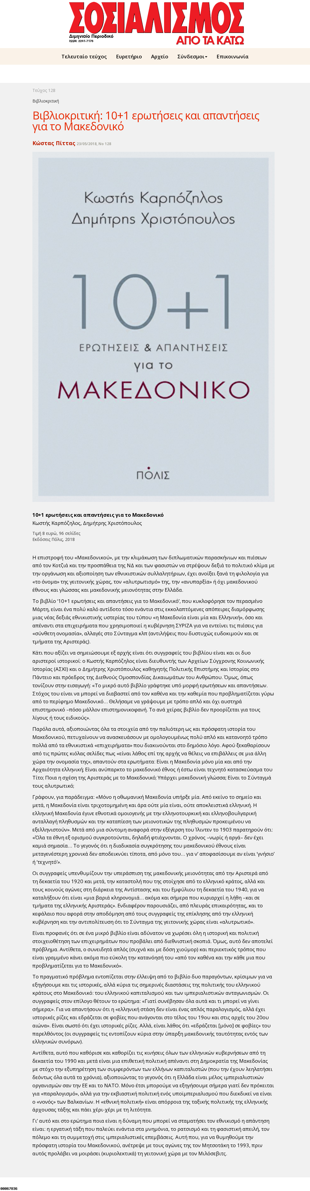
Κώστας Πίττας (53, 143)
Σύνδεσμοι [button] (190, 56)
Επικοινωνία (232, 56)
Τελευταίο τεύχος (84, 56)
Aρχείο (159, 56)
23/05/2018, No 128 (94, 143)
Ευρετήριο (129, 56)
